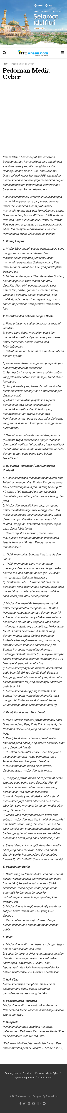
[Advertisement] (33, 116)
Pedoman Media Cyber (22, 64)
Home (6, 64)
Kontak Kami (44, 1077)
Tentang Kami (12, 1073)
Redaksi (27, 1073)
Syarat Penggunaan (24, 1077)
